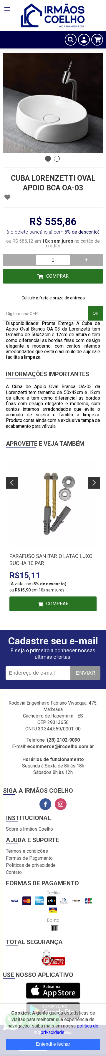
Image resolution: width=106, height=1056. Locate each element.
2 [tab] (57, 159)
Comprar (57, 276)
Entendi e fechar (53, 1044)
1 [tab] (48, 159)
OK (95, 313)
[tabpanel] (53, 103)
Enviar (85, 673)
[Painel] (84, 40)
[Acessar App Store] (53, 991)
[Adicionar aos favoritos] (7, 197)
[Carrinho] (97, 40)
